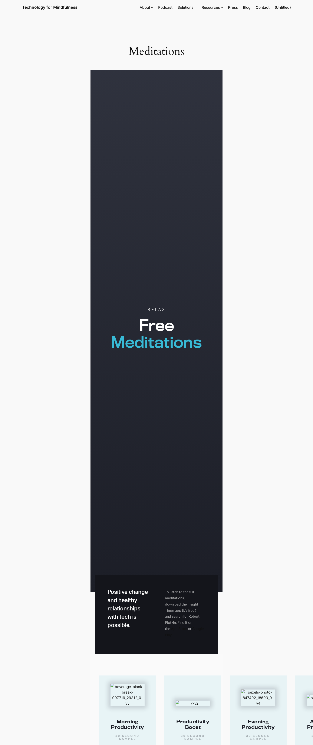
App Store (179, 629)
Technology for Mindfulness (49, 7)
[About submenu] (152, 7)
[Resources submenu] (222, 7)
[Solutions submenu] (195, 7)
